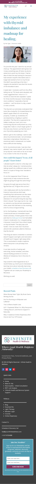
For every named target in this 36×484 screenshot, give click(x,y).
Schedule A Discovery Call (10, 428)
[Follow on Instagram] (6, 369)
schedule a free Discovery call (21, 268)
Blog (6, 405)
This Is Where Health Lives (12, 305)
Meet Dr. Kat (9, 384)
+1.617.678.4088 (7, 435)
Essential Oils (9, 407)
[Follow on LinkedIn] (10, 369)
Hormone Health (16, 43)
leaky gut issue (17, 218)
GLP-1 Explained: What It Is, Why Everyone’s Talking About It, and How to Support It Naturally (18, 309)
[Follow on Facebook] (3, 369)
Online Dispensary (11, 416)
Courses (7, 414)
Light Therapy (10, 409)
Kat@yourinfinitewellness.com (11, 432)
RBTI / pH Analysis (11, 388)
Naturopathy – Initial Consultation (16, 386)
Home (7, 381)
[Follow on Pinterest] (13, 369)
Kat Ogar (7, 43)
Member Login (10, 411)
